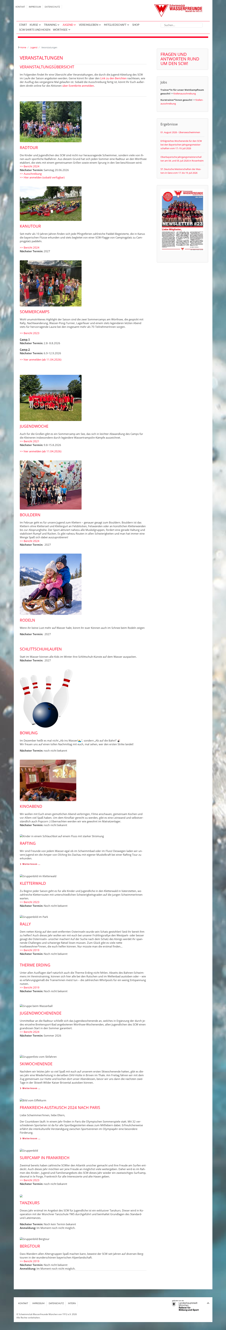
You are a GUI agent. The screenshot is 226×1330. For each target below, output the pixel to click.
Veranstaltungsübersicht (47, 66)
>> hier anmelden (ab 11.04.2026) (40, 359)
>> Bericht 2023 (29, 333)
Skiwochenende (36, 1063)
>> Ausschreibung (31, 173)
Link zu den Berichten (113, 78)
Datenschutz (52, 6)
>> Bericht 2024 (29, 166)
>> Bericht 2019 (29, 950)
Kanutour (30, 226)
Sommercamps (34, 311)
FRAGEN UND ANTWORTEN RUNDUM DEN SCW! (179, 58)
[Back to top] (208, 1303)
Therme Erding (35, 965)
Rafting (28, 843)
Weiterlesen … (31, 864)
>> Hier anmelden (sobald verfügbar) (42, 177)
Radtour (29, 147)
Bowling (29, 732)
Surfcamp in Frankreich (44, 1157)
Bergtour (30, 1246)
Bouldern (30, 514)
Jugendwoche (34, 426)
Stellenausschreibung (184, 93)
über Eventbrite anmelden (78, 85)
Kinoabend (31, 806)
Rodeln (27, 620)
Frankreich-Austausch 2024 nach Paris (60, 1107)
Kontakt (20, 6)
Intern (72, 1303)
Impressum (35, 6)
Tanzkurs (30, 1202)
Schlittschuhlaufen (41, 649)
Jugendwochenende (40, 1013)
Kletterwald (33, 883)
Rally (25, 923)
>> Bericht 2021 (29, 441)
